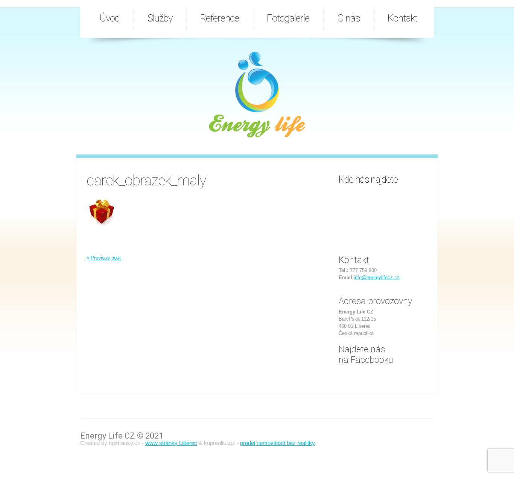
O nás (348, 18)
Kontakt (402, 18)
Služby (160, 18)
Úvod (110, 18)
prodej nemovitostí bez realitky (277, 443)
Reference (219, 18)
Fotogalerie (288, 18)
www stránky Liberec (171, 443)
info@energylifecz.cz (377, 277)
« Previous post (104, 258)
